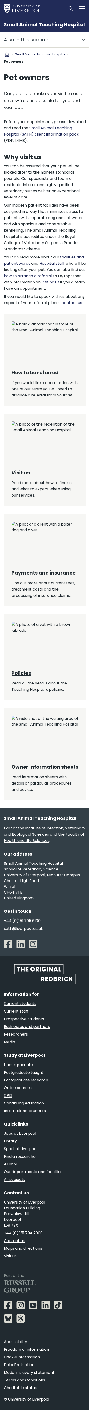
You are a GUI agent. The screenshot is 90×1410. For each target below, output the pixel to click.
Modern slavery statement (29, 1372)
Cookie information (22, 1357)
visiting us (50, 282)
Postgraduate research (26, 1080)
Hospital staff (52, 263)
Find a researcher (20, 1156)
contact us (72, 303)
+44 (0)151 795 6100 (22, 921)
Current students (20, 1003)
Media (9, 1042)
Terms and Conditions (24, 1380)
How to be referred (35, 372)
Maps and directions (23, 1248)
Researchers (16, 1034)
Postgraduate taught (23, 1072)
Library (10, 1141)
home (7, 54)
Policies (21, 673)
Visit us (21, 472)
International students (25, 1111)
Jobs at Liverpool (20, 1133)
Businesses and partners (27, 1026)
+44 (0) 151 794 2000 (23, 1233)
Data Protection (19, 1365)
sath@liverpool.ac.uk (23, 928)
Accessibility (15, 1341)
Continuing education (24, 1103)
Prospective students (24, 1019)
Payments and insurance (44, 573)
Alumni (10, 1164)
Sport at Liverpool (20, 1149)
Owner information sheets (45, 767)
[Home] (34, 8)
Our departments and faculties (33, 1172)
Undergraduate (18, 1065)
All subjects (14, 1179)
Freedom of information (26, 1349)
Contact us (14, 1240)
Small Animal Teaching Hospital (44, 24)
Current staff (16, 1011)
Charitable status (20, 1388)
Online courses (18, 1088)
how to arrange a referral (28, 276)
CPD (8, 1095)
